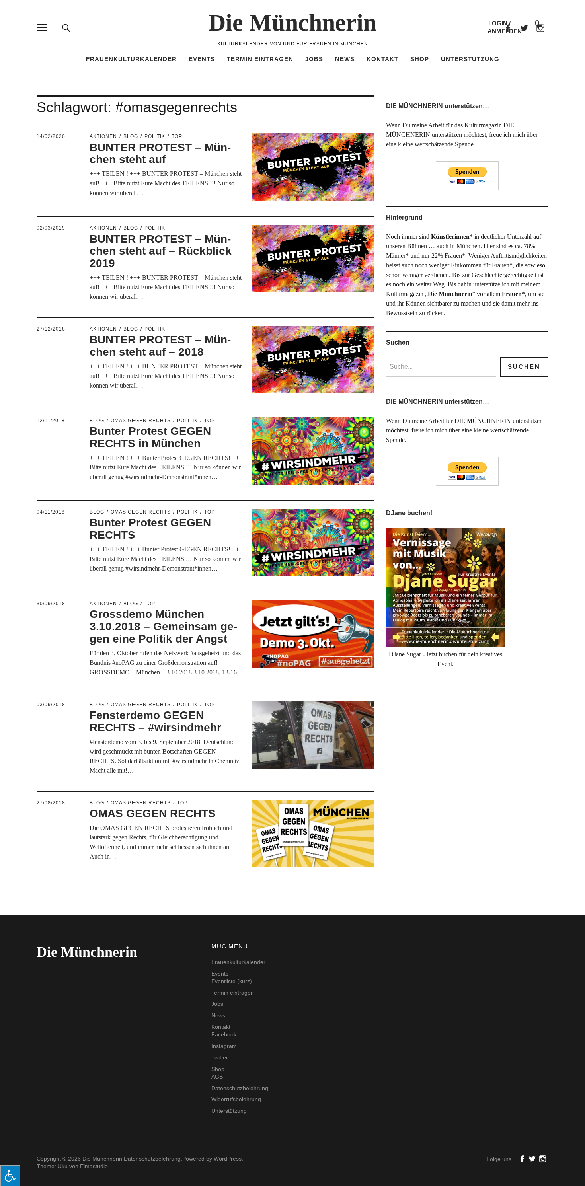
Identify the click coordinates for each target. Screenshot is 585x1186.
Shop (419, 59)
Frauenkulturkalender (131, 59)
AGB (217, 1076)
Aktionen (103, 136)
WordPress (228, 1158)
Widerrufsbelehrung (236, 1099)
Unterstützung (470, 59)
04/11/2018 (51, 512)
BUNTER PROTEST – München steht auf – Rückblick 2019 (161, 251)
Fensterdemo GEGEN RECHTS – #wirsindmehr (155, 721)
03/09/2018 (51, 704)
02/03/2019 (51, 228)
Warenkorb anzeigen (530, 23)
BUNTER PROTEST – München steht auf (160, 153)
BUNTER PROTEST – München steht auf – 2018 (160, 345)
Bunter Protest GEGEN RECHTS (150, 528)
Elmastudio (94, 1166)
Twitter (219, 1057)
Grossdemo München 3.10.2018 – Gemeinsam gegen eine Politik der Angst (163, 626)
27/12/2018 (51, 329)
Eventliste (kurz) (231, 981)
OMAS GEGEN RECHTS (153, 813)
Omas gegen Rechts (141, 420)
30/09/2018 (51, 603)
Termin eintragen (260, 59)
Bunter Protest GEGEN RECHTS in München (150, 437)
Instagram (224, 1046)
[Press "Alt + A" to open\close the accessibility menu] (10, 1175)
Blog (130, 136)
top (177, 136)
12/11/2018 (51, 420)
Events (202, 59)
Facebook (508, 27)
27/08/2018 (51, 803)
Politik (154, 136)
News (345, 59)
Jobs (314, 59)
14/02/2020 (51, 136)
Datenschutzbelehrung (239, 1088)
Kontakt (382, 59)
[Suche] (66, 27)
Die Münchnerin (292, 23)
